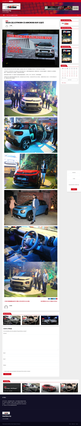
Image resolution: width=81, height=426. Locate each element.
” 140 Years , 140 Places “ (10, 388)
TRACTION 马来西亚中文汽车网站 (12, 15)
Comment (5, 333)
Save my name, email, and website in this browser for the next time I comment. (17, 371)
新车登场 (5, 318)
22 (62, 75)
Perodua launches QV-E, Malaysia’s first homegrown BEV (49, 321)
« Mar (63, 82)
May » (65, 82)
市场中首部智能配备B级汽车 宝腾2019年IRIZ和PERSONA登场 (17, 301)
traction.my (6, 11)
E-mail (74, 178)
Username (74, 172)
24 (67, 75)
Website (4, 365)
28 (76, 75)
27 (74, 75)
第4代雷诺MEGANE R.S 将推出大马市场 (49, 301)
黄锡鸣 (11, 25)
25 (69, 75)
